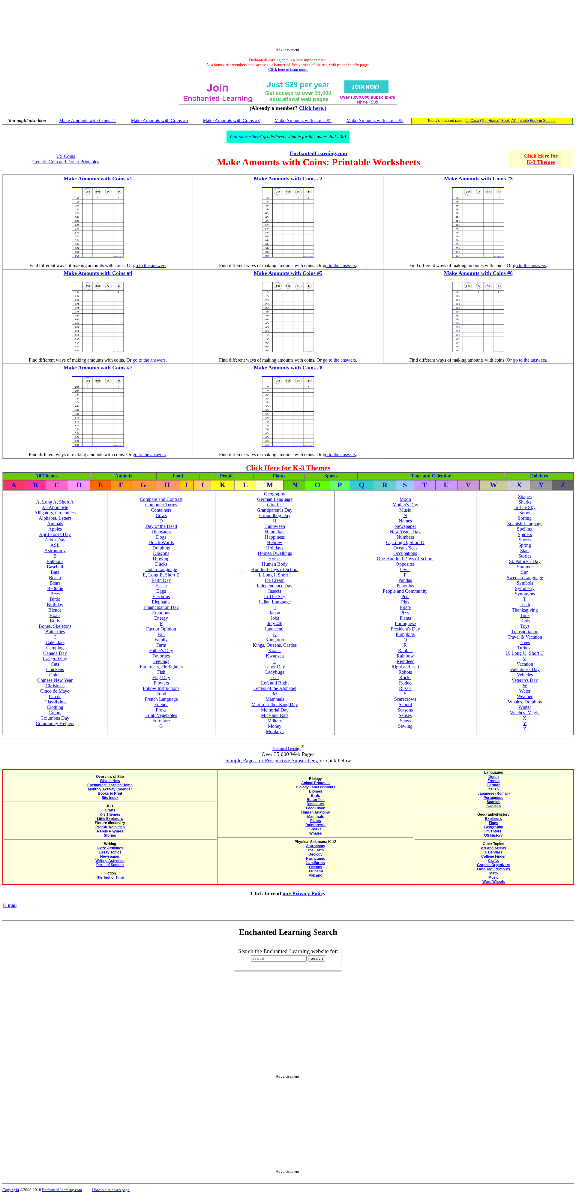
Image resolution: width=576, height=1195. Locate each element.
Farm (161, 645)
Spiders (525, 534)
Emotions (161, 612)
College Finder (493, 856)
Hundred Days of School (274, 569)
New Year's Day (405, 531)
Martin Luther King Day (274, 704)
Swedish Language (525, 577)
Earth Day (161, 580)
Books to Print (110, 793)
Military (274, 720)
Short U (536, 653)
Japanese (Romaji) (494, 793)
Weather (524, 696)
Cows (161, 515)
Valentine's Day (525, 669)
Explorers (493, 819)
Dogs (161, 537)
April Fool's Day (55, 534)
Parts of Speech (110, 865)
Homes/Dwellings (275, 553)
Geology (315, 854)
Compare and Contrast (161, 499)
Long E (155, 574)
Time (525, 615)
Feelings (161, 661)
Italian (493, 789)
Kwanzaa (275, 655)
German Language (274, 499)
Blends (55, 610)
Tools (525, 620)
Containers (161, 510)
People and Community (405, 591)
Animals (123, 475)
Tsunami (315, 871)
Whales (315, 833)
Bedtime (55, 588)
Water (524, 691)
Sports (331, 475)
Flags (493, 823)
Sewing (405, 726)
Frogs (161, 709)
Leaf (274, 677)
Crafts (110, 810)
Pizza (405, 612)
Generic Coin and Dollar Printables (65, 161)
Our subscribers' (246, 136)
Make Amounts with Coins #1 (87, 120)
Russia (405, 688)
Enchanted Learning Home (110, 785)
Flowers (161, 682)
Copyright (10, 1189)
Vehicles (525, 674)
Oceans (315, 867)
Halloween (274, 526)
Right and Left (405, 666)
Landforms (315, 863)
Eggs (161, 591)
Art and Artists (493, 848)
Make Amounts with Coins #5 (303, 120)
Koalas (274, 650)
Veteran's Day (525, 680)
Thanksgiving (525, 610)
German (493, 785)
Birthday (55, 604)
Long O (399, 542)
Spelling (524, 528)
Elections (161, 596)
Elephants (161, 601)
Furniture (161, 720)
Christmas (55, 685)
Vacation (525, 664)
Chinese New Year (55, 680)
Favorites (161, 655)
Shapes (525, 496)
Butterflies (55, 631)
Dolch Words (161, 542)
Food (177, 475)
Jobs (275, 618)
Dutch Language (161, 569)
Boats (55, 615)
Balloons (54, 561)
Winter (524, 707)
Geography (274, 493)
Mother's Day (405, 504)
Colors (55, 712)
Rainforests (315, 825)
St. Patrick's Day (525, 561)
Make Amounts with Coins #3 (231, 120)
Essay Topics (110, 852)
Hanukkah (275, 531)
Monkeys (275, 731)
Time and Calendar (431, 475)
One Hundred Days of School (405, 558)
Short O (417, 542)
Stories (524, 555)
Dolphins (161, 547)
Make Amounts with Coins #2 (375, 120)
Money (274, 726)
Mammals (275, 699)
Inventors (493, 831)
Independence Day (274, 585)
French (494, 781)
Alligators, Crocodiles (55, 512)
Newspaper (405, 526)
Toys (525, 626)
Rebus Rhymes (110, 831)
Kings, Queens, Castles (275, 645)
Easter (161, 585)
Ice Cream (274, 580)
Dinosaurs (161, 531)
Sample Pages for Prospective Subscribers (271, 760)
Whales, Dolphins (525, 701)
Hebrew (274, 542)
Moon (405, 499)
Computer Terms (161, 504)
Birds (55, 599)
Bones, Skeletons (55, 626)
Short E (172, 574)
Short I (284, 574)
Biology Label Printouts (315, 787)
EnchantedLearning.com (318, 153)
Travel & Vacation (525, 637)
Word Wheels (493, 882)
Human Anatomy (315, 812)
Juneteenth (275, 628)
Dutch (493, 777)
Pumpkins (405, 634)
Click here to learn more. (288, 69)
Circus (55, 696)
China (55, 674)
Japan (274, 612)
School (405, 704)
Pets (405, 596)
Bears (55, 582)
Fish (161, 672)
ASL (55, 545)
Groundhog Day (274, 515)
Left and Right (275, 682)
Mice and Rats (274, 715)
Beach (55, 577)
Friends (161, 704)
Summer (525, 566)
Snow (524, 512)
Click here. (312, 108)
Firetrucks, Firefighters (161, 666)
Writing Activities (109, 861)
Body (55, 620)
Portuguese (405, 623)
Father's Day (161, 650)
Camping (55, 647)
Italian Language (275, 601)
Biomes (315, 791)
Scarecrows (405, 699)
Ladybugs (274, 672)
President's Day (405, 628)
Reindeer (405, 661)
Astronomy (55, 550)
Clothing (55, 707)
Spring (524, 545)
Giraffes (274, 504)
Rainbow (405, 655)
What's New (110, 781)
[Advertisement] (288, 24)
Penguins (405, 585)
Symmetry (525, 588)
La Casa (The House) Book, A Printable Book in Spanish (510, 121)
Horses (274, 558)
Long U (519, 653)
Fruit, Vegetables (161, 715)
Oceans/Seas (405, 547)
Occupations (405, 553)
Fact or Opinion (161, 628)
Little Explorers (110, 819)
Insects (274, 591)
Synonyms (525, 593)
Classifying (55, 701)
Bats (55, 572)
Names (405, 520)
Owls (405, 569)
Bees (55, 593)
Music (405, 510)
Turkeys (524, 647)
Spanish (493, 802)
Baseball (55, 566)
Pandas (405, 580)
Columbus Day (54, 718)
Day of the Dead (161, 526)
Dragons (161, 553)
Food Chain (315, 808)
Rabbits (405, 650)
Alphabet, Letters (55, 518)
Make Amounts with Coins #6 (159, 120)
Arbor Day (55, 539)
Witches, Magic (524, 712)
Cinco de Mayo (55, 691)
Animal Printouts (315, 783)
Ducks (161, 564)
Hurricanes (315, 858)
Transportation (524, 631)
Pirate (405, 607)
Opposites (405, 564)
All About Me (55, 507)
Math (493, 873)
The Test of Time (110, 877)
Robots (405, 672)
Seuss (405, 720)
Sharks (524, 501)
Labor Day (274, 666)
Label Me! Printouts (493, 869)
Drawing (161, 558)
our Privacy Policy (304, 893)
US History (493, 835)
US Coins (65, 156)
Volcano (315, 875)
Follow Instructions (161, 688)
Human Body (275, 564)
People (226, 475)
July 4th (274, 623)
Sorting (525, 518)
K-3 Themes (110, 814)
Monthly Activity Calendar (110, 789)
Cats (55, 664)
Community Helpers (55, 723)
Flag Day (161, 677)
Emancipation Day (161, 607)
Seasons (405, 709)
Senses (405, 715)
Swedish (493, 806)
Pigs (405, 601)
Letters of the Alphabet (274, 688)
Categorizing (55, 658)
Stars (525, 550)
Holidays (539, 475)
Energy (161, 618)
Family (161, 639)
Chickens (55, 669)
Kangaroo (274, 639)
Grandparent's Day (274, 510)
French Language (161, 699)
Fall (161, 634)
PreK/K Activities (110, 827)
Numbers (405, 537)
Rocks (405, 677)
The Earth (315, 850)
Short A (66, 501)
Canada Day (55, 653)
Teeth (525, 604)
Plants (279, 475)
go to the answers (149, 265)
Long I (268, 574)
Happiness (275, 537)
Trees (525, 642)
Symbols (525, 582)
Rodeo (405, 682)
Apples (55, 528)
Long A (49, 501)
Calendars (55, 642)
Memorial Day (275, 709)
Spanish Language (524, 523)
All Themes (46, 475)
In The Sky (274, 596)
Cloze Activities (110, 848)
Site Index (110, 798)
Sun (525, 572)
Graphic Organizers (493, 865)
